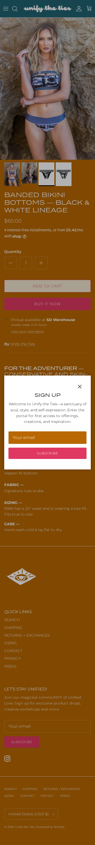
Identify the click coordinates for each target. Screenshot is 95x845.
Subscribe (47, 453)
